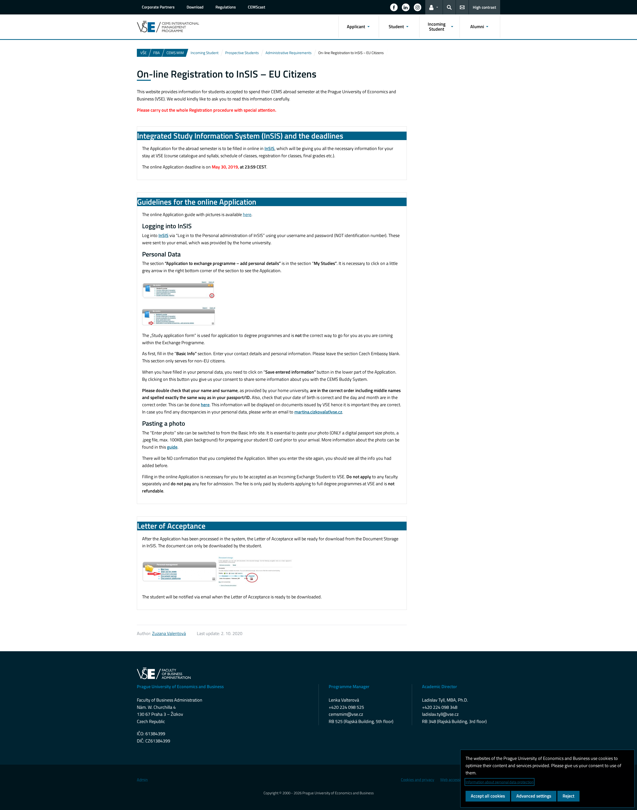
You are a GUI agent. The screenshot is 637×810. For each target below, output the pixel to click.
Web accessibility (454, 780)
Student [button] (396, 26)
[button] (394, 7)
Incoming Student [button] (436, 26)
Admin (142, 780)
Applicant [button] (356, 26)
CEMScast (256, 7)
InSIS (269, 148)
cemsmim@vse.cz (346, 714)
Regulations (225, 7)
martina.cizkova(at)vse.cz (318, 411)
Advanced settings (533, 796)
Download (195, 7)
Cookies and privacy (417, 780)
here (247, 214)
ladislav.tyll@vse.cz (440, 714)
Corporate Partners (158, 7)
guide (172, 447)
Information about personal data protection (499, 782)
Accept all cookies (488, 796)
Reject (568, 796)
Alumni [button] (477, 26)
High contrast (484, 7)
